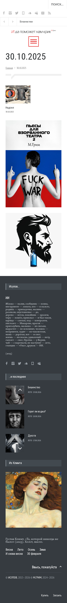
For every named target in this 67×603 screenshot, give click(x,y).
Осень (31, 549)
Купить (44, 595)
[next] (20, 448)
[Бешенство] (15, 395)
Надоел (10, 107)
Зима (43, 549)
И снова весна (14, 553)
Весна (9, 549)
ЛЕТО (30, 392)
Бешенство (23, 21)
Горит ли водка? (37, 411)
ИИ (7, 298)
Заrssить (57, 595)
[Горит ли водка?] (15, 419)
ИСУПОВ (12, 577)
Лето (20, 549)
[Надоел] (18, 94)
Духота (32, 435)
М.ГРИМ (37, 577)
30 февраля (34, 553)
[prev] (20, 390)
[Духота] (15, 443)
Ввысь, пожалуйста (44, 567)
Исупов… (14, 286)
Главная (9, 68)
